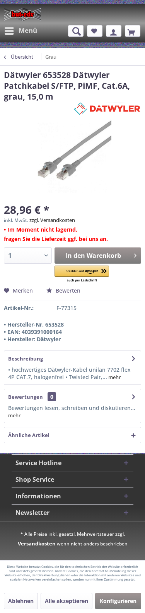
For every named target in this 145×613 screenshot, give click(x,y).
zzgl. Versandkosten (52, 220)
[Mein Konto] (113, 31)
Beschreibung (25, 358)
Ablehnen (21, 601)
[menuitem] (20, 31)
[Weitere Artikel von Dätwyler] (107, 108)
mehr (114, 377)
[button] (82, 274)
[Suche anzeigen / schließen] (76, 31)
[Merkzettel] (94, 31)
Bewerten (67, 290)
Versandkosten (37, 543)
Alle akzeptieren (66, 601)
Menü (28, 30)
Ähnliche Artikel (28, 435)
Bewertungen (25, 396)
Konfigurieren (118, 601)
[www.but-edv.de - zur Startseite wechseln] (22, 14)
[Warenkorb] (132, 31)
